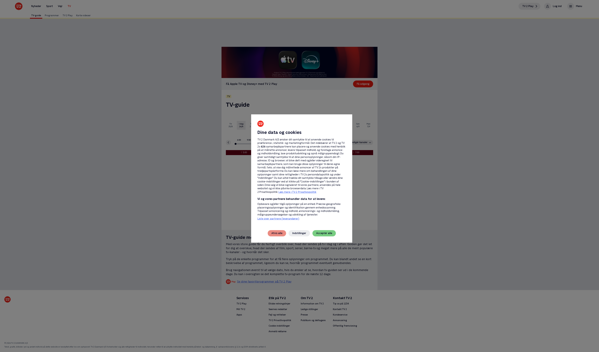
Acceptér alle (324, 233)
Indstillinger (299, 233)
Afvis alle (276, 233)
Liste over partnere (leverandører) (278, 218)
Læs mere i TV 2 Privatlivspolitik (297, 192)
